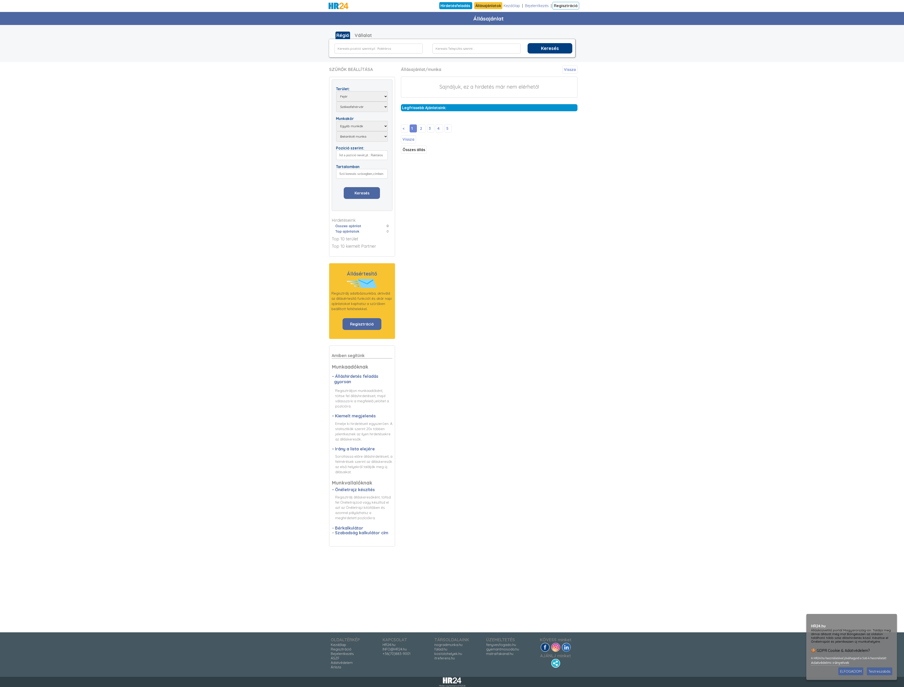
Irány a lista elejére (355, 449)
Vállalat (363, 35)
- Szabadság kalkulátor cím (360, 532)
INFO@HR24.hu (395, 649)
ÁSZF (335, 658)
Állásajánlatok (488, 5)
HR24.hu (389, 644)
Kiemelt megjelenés (355, 416)
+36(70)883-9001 (397, 653)
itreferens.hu (444, 658)
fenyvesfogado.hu (501, 644)
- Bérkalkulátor (347, 528)
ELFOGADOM (851, 671)
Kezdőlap (512, 5)
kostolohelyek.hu (448, 653)
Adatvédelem (342, 662)
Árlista (336, 667)
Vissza (570, 69)
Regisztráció (566, 5)
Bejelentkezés (537, 5)
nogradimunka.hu (448, 644)
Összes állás (414, 149)
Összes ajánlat (348, 226)
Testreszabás (879, 671)
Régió (342, 35)
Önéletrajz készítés (355, 489)
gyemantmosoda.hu (502, 649)
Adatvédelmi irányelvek (830, 662)
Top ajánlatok (347, 231)
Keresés (550, 48)
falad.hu (440, 649)
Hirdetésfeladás (455, 5)
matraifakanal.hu (499, 653)
